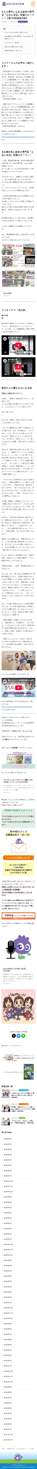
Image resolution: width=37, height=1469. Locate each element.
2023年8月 (8, 1329)
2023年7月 (8, 1334)
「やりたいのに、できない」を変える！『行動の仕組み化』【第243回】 (23, 1122)
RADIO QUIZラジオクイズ (13, 50)
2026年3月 (8, 1165)
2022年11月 (8, 1376)
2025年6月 (8, 1213)
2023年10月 (8, 1318)
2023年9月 (8, 1323)
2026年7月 (8, 1144)
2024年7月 (8, 1271)
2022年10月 (8, 1381)
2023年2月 (8, 1360)
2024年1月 (8, 1302)
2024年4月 (8, 1286)
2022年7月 (8, 1397)
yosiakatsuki (17, 1467)
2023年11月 (8, 1313)
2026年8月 (8, 1139)
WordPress (32, 1467)
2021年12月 (8, 1434)
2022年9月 (8, 1387)
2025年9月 (8, 1197)
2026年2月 (8, 1170)
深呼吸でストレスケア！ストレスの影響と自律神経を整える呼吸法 (24, 1058)
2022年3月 (8, 1418)
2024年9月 (8, 1260)
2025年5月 (8, 1218)
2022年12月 (8, 1371)
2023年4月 (8, 1350)
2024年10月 (8, 1255)
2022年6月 (8, 1403)
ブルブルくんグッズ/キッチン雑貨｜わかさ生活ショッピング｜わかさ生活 (18, 781)
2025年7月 (8, 1207)
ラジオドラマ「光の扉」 (12, 42)
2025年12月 (8, 1181)
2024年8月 (8, 1265)
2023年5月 (8, 1345)
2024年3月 (8, 1292)
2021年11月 (8, 1440)
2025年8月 (8, 1202)
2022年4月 (8, 1413)
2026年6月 (8, 1149)
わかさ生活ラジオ (22, 21)
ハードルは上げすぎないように (13, 1072)
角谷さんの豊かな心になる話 (14, 46)
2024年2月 (8, 1297)
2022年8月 (8, 1392)
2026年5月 (8, 1154)
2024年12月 (8, 1244)
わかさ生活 (7, 293)
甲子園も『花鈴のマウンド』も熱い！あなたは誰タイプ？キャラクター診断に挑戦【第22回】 (23, 1109)
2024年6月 (8, 1276)
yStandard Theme (7, 1467)
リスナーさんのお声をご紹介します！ (17, 32)
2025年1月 (8, 1239)
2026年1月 (8, 1176)
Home (3, 1448)
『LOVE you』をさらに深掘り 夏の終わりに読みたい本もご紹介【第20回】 (22, 1095)
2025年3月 (8, 1228)
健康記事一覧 (11, 1448)
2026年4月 (8, 1160)
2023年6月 (8, 1339)
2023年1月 (8, 1366)
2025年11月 (8, 1186)
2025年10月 (8, 1191)
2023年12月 (8, 1308)
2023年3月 (8, 1355)
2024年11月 (8, 1249)
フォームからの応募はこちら (17, 857)
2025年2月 (8, 1234)
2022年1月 (8, 1429)
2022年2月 (8, 1424)
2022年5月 (8, 1408)
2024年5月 (8, 1281)
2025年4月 (8, 1223)
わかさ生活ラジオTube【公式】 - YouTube (15, 969)
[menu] (33, 4)
